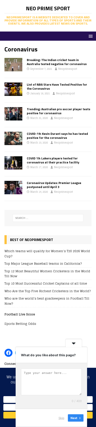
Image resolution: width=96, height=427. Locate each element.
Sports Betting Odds (20, 323)
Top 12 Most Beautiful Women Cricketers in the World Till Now (47, 273)
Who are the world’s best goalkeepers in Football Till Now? (46, 301)
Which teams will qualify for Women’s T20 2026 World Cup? (47, 253)
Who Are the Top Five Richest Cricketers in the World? (47, 291)
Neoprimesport (67, 69)
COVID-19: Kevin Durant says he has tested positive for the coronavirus (57, 135)
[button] (90, 36)
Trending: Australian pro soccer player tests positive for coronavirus (58, 111)
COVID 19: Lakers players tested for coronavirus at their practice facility (53, 160)
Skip (61, 418)
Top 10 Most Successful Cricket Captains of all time (45, 283)
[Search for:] (48, 218)
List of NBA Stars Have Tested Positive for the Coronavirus (57, 86)
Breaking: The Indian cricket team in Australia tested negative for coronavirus (57, 61)
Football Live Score (19, 314)
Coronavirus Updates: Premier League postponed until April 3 (54, 184)
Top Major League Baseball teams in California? (43, 263)
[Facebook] (8, 353)
